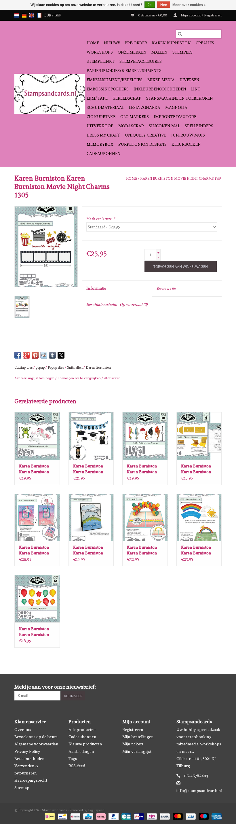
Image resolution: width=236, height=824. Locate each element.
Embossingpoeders (108, 89)
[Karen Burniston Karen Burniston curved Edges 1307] (91, 517)
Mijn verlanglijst (136, 751)
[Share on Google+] (26, 355)
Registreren (132, 729)
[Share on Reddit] (43, 355)
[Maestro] (203, 816)
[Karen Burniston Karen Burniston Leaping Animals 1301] (37, 436)
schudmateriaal (105, 107)
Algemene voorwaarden (36, 744)
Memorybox (100, 144)
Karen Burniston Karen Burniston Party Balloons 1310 (36, 631)
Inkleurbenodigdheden (160, 89)
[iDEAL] (49, 816)
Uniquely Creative (145, 135)
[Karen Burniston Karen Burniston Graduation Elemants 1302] (91, 436)
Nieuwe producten (85, 744)
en (31, 15)
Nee (163, 5)
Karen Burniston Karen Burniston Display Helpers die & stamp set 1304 (198, 469)
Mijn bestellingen (138, 736)
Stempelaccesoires (140, 61)
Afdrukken (112, 378)
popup (40, 367)
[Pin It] (35, 355)
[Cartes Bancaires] (125, 816)
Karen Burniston (171, 43)
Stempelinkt (101, 61)
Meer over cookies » (189, 5)
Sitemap (21, 787)
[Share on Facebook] (17, 355)
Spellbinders (199, 126)
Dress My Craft (103, 135)
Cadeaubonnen (104, 153)
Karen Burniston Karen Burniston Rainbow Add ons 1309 (197, 550)
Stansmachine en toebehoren (179, 98)
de (24, 15)
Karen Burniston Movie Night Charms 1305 (181, 179)
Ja (150, 5)
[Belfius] (74, 816)
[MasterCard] (177, 816)
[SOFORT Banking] (100, 816)
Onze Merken (132, 52)
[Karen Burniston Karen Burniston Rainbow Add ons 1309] (199, 517)
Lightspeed (96, 810)
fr (39, 15)
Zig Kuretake (101, 116)
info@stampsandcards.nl (199, 790)
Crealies (205, 43)
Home (93, 43)
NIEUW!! (112, 43)
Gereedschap (127, 98)
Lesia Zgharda (144, 107)
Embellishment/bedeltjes (114, 79)
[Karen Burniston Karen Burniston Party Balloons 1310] (37, 598)
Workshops (100, 52)
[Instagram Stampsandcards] (217, 687)
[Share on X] (61, 355)
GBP (57, 15)
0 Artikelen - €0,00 (152, 15)
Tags (72, 758)
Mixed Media (161, 79)
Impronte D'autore (175, 116)
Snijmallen (75, 367)
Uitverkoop (100, 126)
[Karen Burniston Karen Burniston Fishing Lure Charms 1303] (145, 436)
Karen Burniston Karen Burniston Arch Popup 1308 (143, 550)
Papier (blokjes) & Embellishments (124, 70)
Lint (195, 89)
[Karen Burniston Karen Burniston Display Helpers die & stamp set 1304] (199, 436)
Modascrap (131, 126)
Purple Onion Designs (142, 144)
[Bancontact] (62, 816)
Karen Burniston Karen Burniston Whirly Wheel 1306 (36, 550)
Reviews (166, 288)
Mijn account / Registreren (201, 15)
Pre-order (136, 43)
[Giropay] (138, 816)
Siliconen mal (164, 126)
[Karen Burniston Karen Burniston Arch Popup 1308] (145, 517)
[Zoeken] (180, 34)
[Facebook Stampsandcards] (207, 687)
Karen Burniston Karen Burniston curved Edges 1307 (89, 550)
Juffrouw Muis (188, 135)
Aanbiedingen (81, 751)
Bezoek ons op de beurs (36, 736)
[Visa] (190, 816)
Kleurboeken (186, 144)
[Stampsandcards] (49, 94)
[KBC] (87, 816)
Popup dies (56, 367)
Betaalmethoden (29, 758)
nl (16, 15)
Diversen (189, 79)
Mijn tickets (132, 744)
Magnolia (176, 107)
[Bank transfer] (164, 816)
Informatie (96, 288)
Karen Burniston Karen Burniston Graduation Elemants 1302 (88, 469)
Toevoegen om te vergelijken (80, 378)
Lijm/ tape (97, 98)
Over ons (22, 729)
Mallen (159, 52)
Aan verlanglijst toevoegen (34, 378)
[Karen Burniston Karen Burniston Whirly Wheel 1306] (37, 517)
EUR (48, 15)
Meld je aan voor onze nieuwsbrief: (55, 687)
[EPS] (151, 816)
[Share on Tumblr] (52, 355)
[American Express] (216, 816)
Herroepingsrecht (30, 780)
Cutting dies (23, 367)
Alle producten (82, 729)
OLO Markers (134, 116)
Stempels (182, 52)
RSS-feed (76, 766)
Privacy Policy (27, 751)
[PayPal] (112, 816)
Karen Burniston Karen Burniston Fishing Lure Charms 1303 (142, 469)
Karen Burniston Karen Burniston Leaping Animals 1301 (34, 469)
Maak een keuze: (100, 219)
